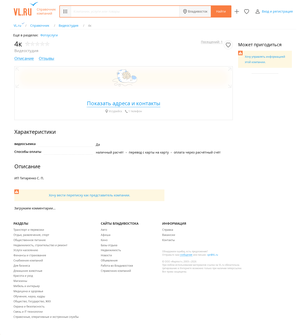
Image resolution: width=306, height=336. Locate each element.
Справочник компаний (46, 11)
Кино (104, 240)
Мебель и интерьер (26, 286)
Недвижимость (111, 250)
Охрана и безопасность (29, 306)
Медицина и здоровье (28, 291)
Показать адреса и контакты (123, 103)
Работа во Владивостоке (117, 265)
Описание (24, 58)
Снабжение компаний (28, 260)
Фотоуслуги (49, 35)
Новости (106, 255)
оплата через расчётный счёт (197, 152)
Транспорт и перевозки (28, 229)
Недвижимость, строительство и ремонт (40, 245)
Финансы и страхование (29, 255)
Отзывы (46, 58)
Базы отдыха (109, 245)
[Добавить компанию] (237, 11)
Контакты (168, 240)
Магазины (20, 281)
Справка (167, 229)
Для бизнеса (21, 265)
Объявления (109, 260)
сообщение (186, 254)
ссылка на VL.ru (215, 265)
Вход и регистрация (277, 11)
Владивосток (197, 11)
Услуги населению (25, 250)
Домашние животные (27, 270)
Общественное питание (29, 240)
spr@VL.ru (212, 254)
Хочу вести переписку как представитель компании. (89, 195)
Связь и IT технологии (28, 311)
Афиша (105, 235)
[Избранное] (247, 11)
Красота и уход (23, 275)
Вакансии (168, 235)
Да (98, 144)
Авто (104, 229)
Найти (221, 11)
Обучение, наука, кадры (29, 296)
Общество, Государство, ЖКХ (32, 301)
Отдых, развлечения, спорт (31, 235)
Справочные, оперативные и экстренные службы (46, 316)
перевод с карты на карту (149, 152)
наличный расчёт (110, 152)
